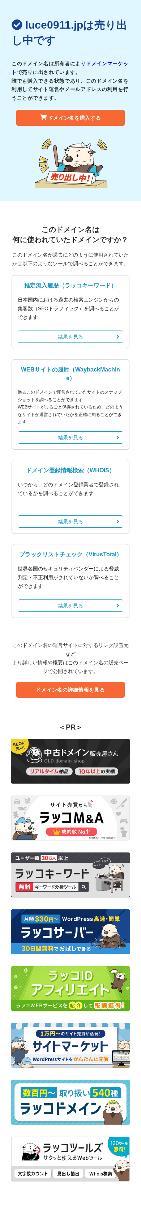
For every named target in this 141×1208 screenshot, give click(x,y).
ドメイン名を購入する (74, 118)
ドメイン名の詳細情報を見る (70, 690)
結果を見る (70, 337)
